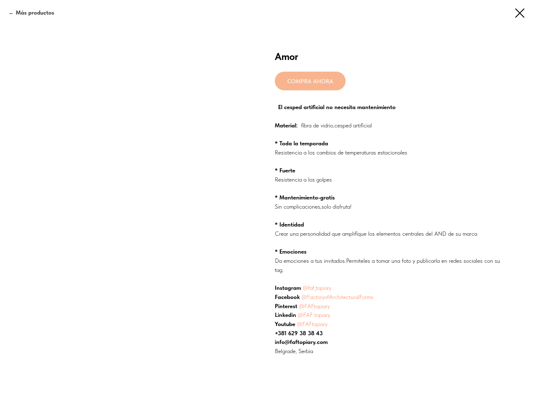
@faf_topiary (317, 287)
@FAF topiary (314, 314)
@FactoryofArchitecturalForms (337, 297)
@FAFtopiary (314, 306)
